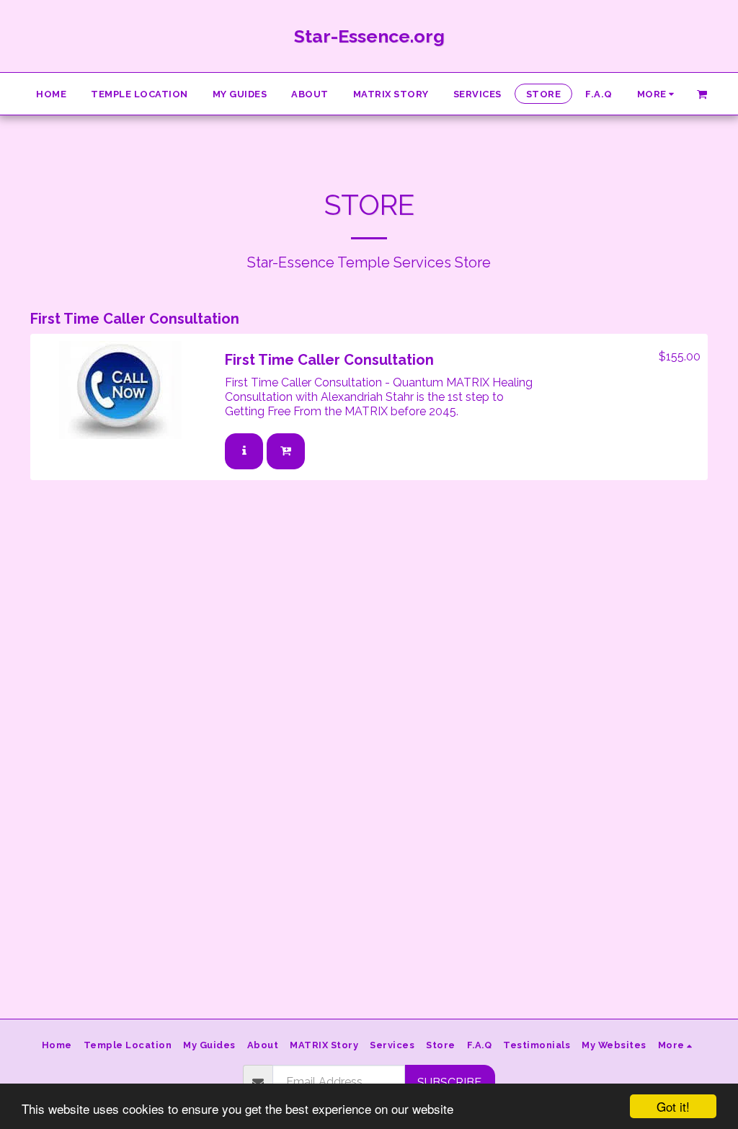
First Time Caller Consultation (329, 359)
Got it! (673, 1106)
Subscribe (449, 1082)
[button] (702, 93)
